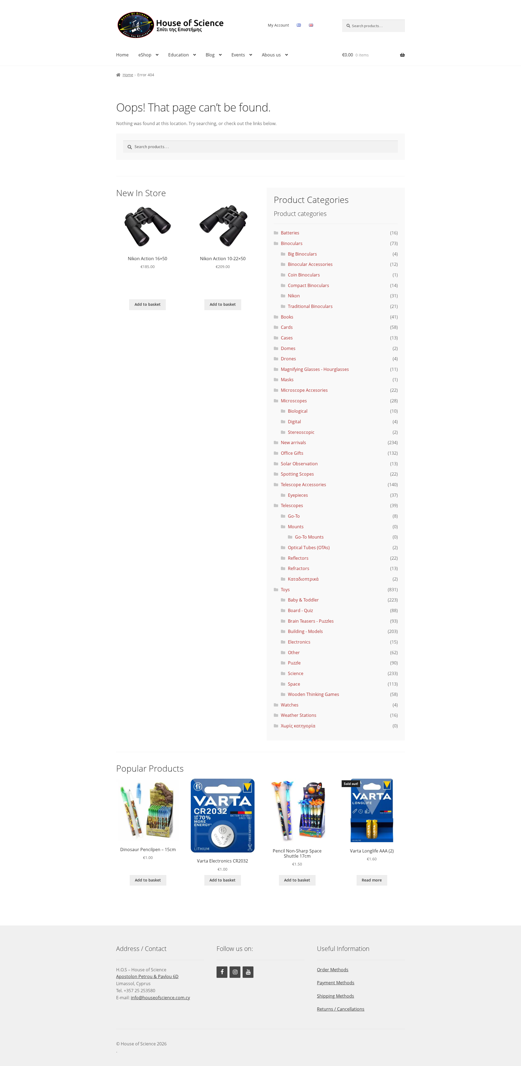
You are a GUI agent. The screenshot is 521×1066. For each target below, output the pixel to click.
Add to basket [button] (148, 304)
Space (294, 684)
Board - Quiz (300, 610)
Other (294, 652)
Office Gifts (292, 453)
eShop (144, 55)
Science (295, 673)
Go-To (294, 516)
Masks (287, 380)
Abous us (271, 55)
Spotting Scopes (297, 474)
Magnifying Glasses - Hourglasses (315, 369)
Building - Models (305, 631)
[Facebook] (222, 972)
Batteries (290, 233)
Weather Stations (298, 715)
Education (178, 55)
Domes (288, 348)
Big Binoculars (302, 254)
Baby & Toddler (303, 600)
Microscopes (294, 401)
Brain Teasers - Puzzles (311, 621)
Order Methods (332, 970)
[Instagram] (235, 972)
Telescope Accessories (303, 485)
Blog (210, 55)
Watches (289, 705)
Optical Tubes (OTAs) (309, 547)
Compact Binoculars (308, 285)
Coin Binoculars (304, 275)
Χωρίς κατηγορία (298, 726)
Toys (285, 590)
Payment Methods (335, 983)
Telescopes (292, 505)
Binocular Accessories (310, 264)
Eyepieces (298, 495)
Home (122, 55)
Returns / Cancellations (340, 1009)
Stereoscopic (301, 432)
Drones (288, 359)
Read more (372, 880)
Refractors (298, 568)
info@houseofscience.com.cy (160, 998)
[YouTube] (248, 972)
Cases (287, 338)
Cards (287, 327)
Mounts (296, 527)
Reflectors (298, 558)
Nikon (294, 296)
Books (287, 317)
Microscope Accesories (304, 390)
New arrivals (293, 443)
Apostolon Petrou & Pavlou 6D (147, 976)
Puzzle (294, 663)
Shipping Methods (335, 996)
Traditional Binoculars (310, 306)
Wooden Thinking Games (313, 694)
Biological (297, 411)
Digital (294, 422)
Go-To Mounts (309, 537)
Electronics (299, 642)
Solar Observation (299, 464)
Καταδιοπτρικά (303, 579)
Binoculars (292, 243)
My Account (278, 25)
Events (238, 55)
